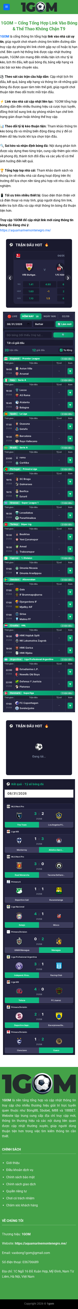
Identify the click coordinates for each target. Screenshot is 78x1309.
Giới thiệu (13, 1163)
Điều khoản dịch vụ (19, 1170)
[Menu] (6, 7)
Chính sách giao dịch (21, 1184)
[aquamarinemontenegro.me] (39, 7)
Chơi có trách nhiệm (20, 1198)
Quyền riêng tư (16, 1191)
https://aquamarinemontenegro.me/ (25, 230)
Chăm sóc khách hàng (22, 1205)
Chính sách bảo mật (20, 1177)
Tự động (67, 350)
